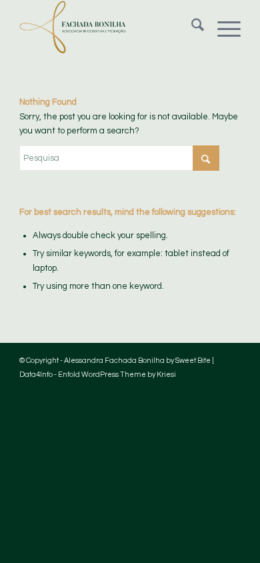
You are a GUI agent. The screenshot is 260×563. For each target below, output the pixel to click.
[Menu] (222, 27)
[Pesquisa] (191, 27)
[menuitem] (191, 27)
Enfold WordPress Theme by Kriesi (117, 374)
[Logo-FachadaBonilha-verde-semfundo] (107, 27)
